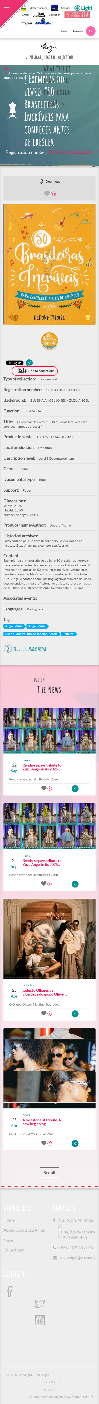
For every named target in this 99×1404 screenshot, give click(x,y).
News (8, 1240)
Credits (49, 1389)
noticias (28, 985)
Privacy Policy (49, 1382)
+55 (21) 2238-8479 (75, 1247)
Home (7, 68)
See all (49, 1172)
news (26, 760)
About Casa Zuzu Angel (24, 1230)
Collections (13, 1250)
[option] (49, 264)
